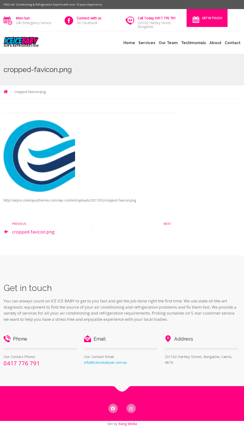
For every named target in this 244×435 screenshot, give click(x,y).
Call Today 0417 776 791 (157, 18)
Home (129, 43)
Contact (232, 43)
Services (146, 43)
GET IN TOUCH (212, 18)
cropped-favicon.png (33, 232)
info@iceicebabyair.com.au (105, 362)
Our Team (168, 43)
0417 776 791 (22, 363)
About (215, 43)
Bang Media (127, 423)
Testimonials (193, 43)
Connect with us (89, 18)
